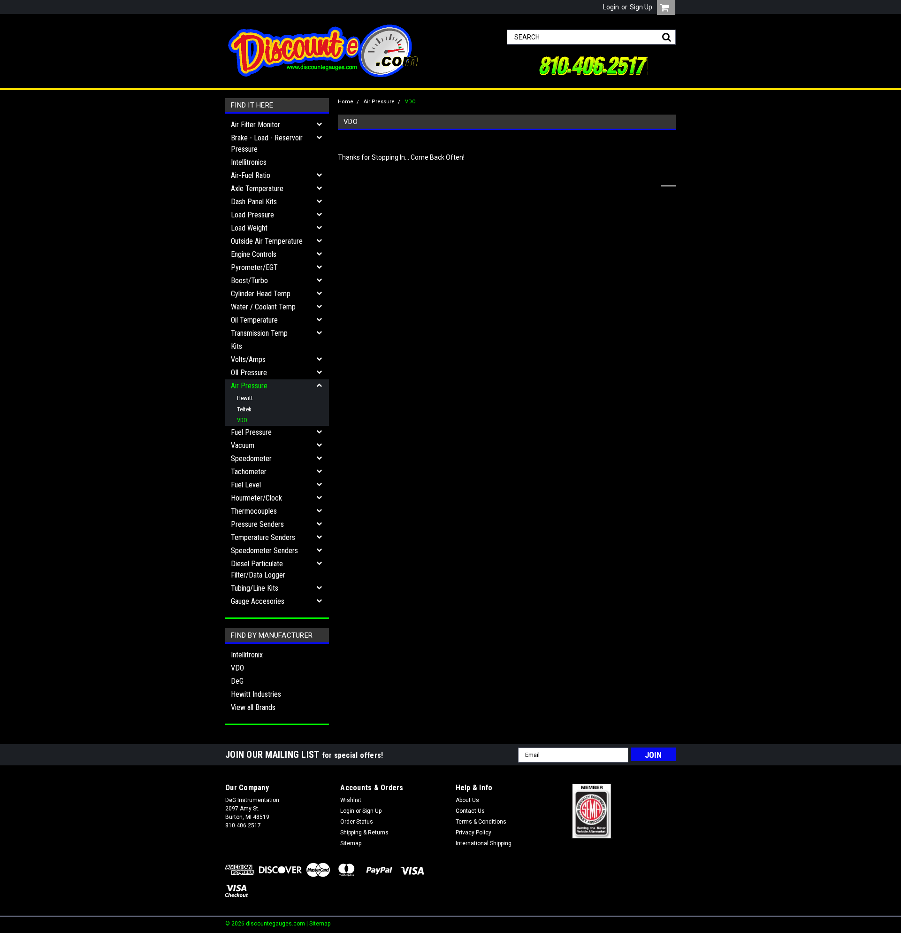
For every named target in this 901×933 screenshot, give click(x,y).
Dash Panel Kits (254, 201)
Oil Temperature (254, 320)
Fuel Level (246, 484)
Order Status (356, 821)
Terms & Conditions (481, 821)
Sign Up (641, 7)
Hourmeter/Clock (256, 497)
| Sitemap (318, 923)
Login (611, 7)
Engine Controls (253, 254)
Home (345, 102)
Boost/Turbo (249, 280)
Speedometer (251, 458)
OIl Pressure (249, 372)
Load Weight (249, 228)
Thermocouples (254, 511)
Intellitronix (247, 654)
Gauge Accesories (257, 601)
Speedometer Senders (264, 550)
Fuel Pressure (251, 432)
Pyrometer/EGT (254, 267)
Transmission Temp (259, 333)
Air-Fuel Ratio (250, 175)
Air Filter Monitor (255, 124)
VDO (242, 420)
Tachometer (249, 471)
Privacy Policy (473, 832)
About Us (467, 800)
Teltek (244, 409)
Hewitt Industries (256, 694)
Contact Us (470, 811)
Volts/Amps (248, 359)
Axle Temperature (257, 188)
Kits (236, 346)
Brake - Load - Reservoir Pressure (267, 143)
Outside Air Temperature (267, 241)
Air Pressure (249, 385)
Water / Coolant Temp (263, 306)
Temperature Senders (263, 537)
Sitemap (350, 843)
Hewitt (245, 397)
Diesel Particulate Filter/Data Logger (258, 569)
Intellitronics (249, 162)
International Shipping (484, 843)
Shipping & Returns (364, 832)
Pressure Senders (257, 524)
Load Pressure (252, 214)
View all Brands (253, 707)
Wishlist (350, 800)
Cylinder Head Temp (260, 293)
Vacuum (242, 445)
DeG (237, 681)
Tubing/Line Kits (254, 588)
